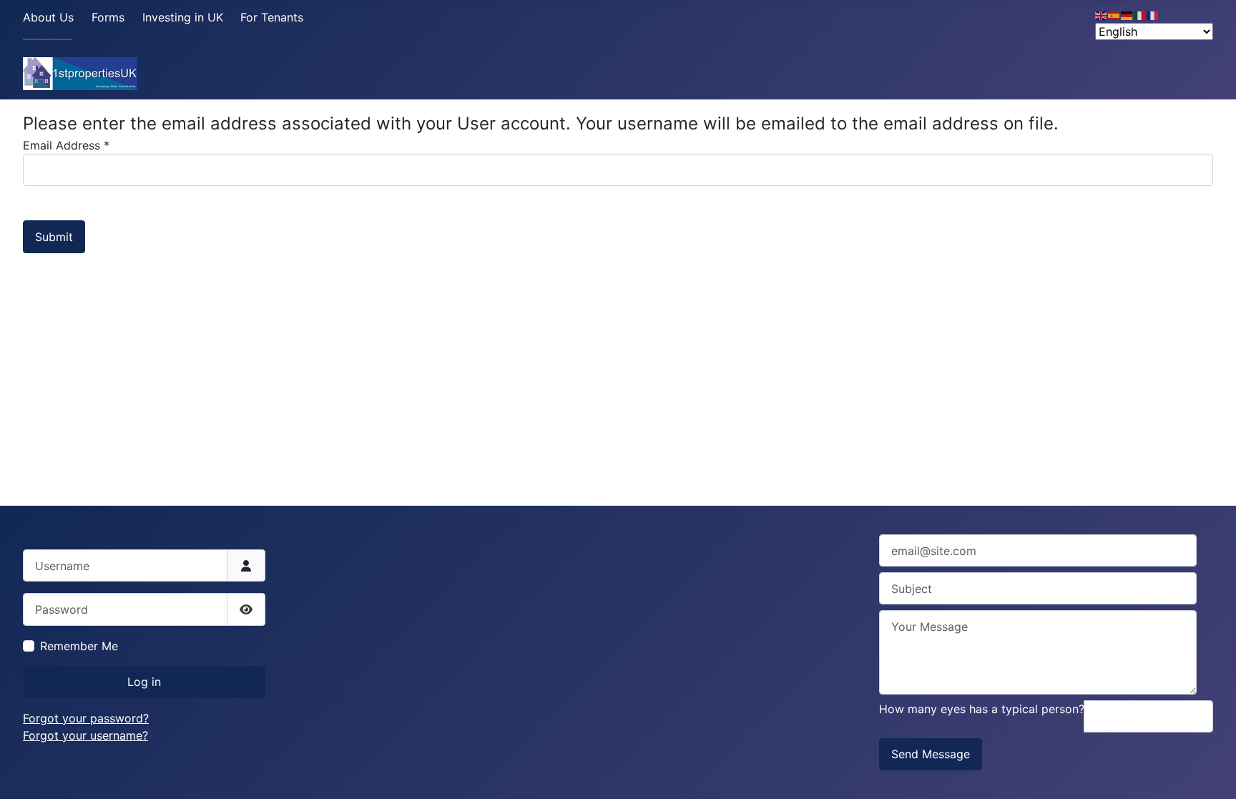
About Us (48, 17)
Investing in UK (182, 17)
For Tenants (271, 17)
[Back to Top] (1211, 773)
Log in (144, 682)
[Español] (1114, 14)
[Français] (1153, 14)
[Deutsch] (1127, 14)
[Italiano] (1140, 14)
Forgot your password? (86, 718)
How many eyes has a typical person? (981, 709)
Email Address (66, 145)
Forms (108, 17)
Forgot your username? (85, 735)
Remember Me (79, 646)
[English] (1101, 14)
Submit (54, 237)
